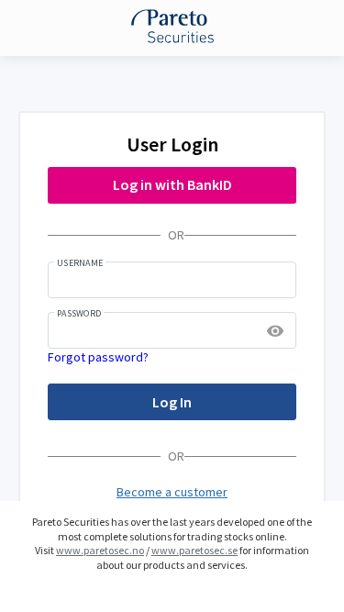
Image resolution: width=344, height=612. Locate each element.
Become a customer (172, 492)
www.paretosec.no (100, 550)
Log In (172, 402)
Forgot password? (98, 357)
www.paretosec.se (194, 550)
